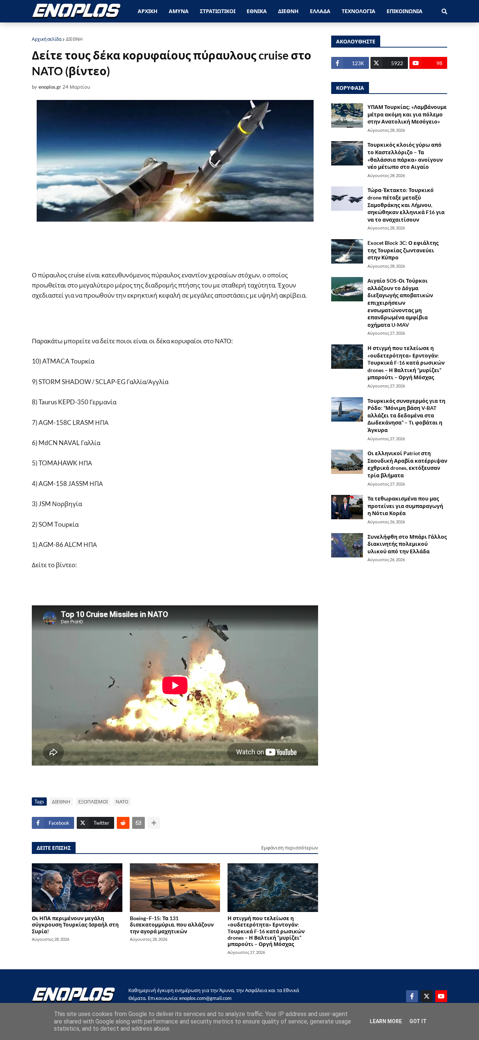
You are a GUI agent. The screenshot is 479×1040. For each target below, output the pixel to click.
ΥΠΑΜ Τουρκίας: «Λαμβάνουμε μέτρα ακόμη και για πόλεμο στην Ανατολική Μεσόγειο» (407, 114)
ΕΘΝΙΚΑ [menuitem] (257, 11)
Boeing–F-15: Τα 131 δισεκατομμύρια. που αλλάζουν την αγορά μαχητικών (172, 924)
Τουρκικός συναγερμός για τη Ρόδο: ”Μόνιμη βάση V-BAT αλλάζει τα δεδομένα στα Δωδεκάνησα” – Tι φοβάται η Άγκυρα (406, 415)
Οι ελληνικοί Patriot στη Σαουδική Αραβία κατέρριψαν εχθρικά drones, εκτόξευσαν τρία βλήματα (407, 464)
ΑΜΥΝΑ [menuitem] (179, 11)
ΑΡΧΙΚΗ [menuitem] (148, 11)
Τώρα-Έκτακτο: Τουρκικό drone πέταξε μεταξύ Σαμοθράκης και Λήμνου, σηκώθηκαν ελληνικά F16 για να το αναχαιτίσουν (406, 204)
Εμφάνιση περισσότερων (289, 848)
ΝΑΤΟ (122, 802)
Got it (418, 1021)
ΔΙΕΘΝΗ (74, 39)
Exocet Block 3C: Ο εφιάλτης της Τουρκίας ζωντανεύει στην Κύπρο (403, 250)
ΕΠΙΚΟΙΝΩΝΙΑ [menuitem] (404, 11)
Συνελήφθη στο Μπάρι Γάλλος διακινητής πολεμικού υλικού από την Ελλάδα (407, 543)
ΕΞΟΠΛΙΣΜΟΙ (93, 802)
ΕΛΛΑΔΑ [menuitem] (320, 11)
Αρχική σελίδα (46, 39)
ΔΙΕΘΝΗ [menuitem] (288, 11)
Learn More (386, 1021)
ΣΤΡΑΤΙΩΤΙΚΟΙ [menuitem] (217, 11)
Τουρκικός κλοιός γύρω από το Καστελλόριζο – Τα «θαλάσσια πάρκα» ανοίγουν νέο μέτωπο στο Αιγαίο (405, 156)
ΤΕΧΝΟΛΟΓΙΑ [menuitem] (358, 11)
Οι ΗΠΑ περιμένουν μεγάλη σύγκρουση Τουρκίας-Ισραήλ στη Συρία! (75, 924)
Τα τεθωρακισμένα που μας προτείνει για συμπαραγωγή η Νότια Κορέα (405, 505)
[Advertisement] (178, 246)
